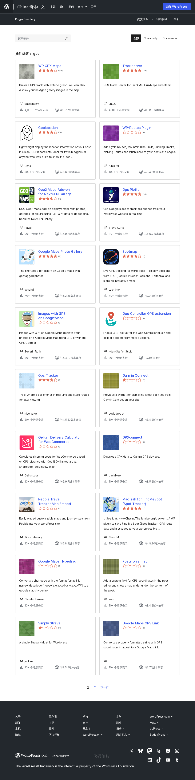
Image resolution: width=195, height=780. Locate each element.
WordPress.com (161, 716)
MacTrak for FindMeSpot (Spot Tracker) (142, 501)
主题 (51, 722)
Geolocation (48, 128)
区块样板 (54, 734)
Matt (154, 722)
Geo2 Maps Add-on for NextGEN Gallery (54, 192)
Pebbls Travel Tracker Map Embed (54, 501)
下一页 (105, 687)
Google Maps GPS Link (140, 623)
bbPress (157, 728)
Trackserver (132, 66)
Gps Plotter (131, 190)
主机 (18, 728)
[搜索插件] (67, 38)
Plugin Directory (25, 19)
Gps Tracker (48, 375)
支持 (85, 722)
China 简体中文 (60, 755)
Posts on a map (135, 561)
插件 (51, 728)
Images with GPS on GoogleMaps (52, 316)
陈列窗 (53, 716)
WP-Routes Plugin (136, 128)
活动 (118, 722)
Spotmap (129, 251)
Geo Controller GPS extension (147, 314)
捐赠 (120, 728)
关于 (18, 716)
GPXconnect (132, 437)
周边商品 (123, 734)
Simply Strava (49, 623)
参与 (118, 716)
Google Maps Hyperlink (57, 561)
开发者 (87, 728)
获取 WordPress (177, 6)
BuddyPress (159, 734)
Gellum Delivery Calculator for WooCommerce (59, 439)
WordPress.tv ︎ (93, 734)
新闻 (18, 722)
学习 (85, 716)
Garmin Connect (135, 375)
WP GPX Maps (49, 66)
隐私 (18, 734)
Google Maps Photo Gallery (60, 251)
